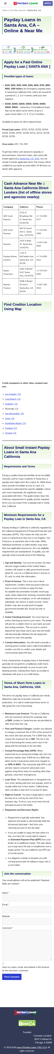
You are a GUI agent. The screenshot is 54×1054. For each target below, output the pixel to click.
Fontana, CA (11, 428)
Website (6, 916)
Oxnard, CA (10, 433)
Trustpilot (27, 1032)
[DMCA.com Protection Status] (27, 1025)
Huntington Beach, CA (15, 423)
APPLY (47, 3)
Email (5, 904)
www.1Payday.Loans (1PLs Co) (32, 1047)
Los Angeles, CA (13, 394)
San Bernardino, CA (14, 413)
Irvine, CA (9, 418)
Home (5, 10)
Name (5, 893)
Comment (7, 928)
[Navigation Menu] (5, 3)
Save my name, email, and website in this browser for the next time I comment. (25, 969)
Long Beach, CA (12, 399)
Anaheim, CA (11, 404)
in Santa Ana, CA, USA (28, 158)
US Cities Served (17, 10)
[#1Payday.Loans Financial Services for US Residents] (25, 3)
